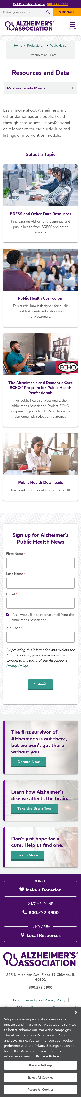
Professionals (36, 45)
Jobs (15, 1000)
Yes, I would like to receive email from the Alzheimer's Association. (43, 617)
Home (18, 45)
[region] (40, 1052)
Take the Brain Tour (34, 808)
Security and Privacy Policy (45, 1000)
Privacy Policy (16, 666)
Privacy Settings (40, 1065)
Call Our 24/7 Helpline (29, 4)
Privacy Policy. (48, 1056)
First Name (15, 554)
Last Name (14, 574)
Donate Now (28, 761)
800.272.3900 (57, 4)
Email (10, 594)
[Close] (76, 1012)
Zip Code (13, 628)
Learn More (27, 855)
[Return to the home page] (29, 26)
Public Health (58, 45)
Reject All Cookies (40, 1077)
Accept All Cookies (40, 1089)
